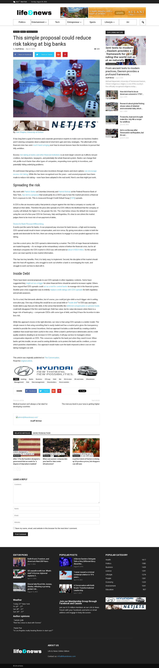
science (109, 571)
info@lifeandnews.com (66, 656)
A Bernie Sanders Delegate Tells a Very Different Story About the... (85, 561)
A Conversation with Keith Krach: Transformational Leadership (84, 587)
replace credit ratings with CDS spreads (66, 290)
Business (16, 32)
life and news (78, 379)
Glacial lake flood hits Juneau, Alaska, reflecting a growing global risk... (40, 586)
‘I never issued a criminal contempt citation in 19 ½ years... (84, 574)
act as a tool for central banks (55, 286)
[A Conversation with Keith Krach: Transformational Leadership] (65, 588)
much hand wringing (41, 145)
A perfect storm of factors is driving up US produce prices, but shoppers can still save (86, 461)
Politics (22, 22)
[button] (143, 22)
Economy (109, 582)
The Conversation (52, 358)
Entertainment (38, 22)
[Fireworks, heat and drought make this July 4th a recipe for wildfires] (112, 120)
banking (23, 379)
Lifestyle (109, 22)
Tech (57, 22)
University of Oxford (35, 132)
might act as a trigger (34, 283)
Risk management (38, 382)
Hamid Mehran (65, 192)
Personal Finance (32, 32)
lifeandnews (90, 379)
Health (108, 559)
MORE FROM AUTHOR (41, 433)
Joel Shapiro (21, 132)
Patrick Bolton (30, 192)
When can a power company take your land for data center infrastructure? (55, 461)
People (108, 578)
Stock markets (64, 382)
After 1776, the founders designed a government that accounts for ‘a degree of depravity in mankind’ (26, 461)
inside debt (73, 303)
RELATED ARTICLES (22, 433)
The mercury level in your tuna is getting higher (81, 404)
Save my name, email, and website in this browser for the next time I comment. (46, 528)
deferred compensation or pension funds (83, 306)
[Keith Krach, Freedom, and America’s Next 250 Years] (19, 562)
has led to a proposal (30, 195)
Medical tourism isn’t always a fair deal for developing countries (30, 405)
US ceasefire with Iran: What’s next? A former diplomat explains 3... (39, 573)
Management (19, 382)
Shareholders (51, 382)
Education (110, 589)
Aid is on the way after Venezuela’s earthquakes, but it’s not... (132, 132)
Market (23, 32)
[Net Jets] (126, 609)
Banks (31, 379)
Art (127, 22)
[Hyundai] (126, 601)
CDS (73, 198)
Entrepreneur (73, 22)
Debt (54, 379)
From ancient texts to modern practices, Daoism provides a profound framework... (122, 71)
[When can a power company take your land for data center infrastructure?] (56, 447)
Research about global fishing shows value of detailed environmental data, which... (132, 106)
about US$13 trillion (76, 250)
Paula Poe (18, 628)
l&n (60, 379)
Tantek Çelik (18, 620)
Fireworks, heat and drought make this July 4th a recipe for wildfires (131, 119)
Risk (27, 382)
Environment (111, 586)
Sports (93, 22)
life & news (68, 379)
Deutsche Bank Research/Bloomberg (28, 224)
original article (26, 361)
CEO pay (47, 379)
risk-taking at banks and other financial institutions (40, 155)
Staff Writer (19, 49)
